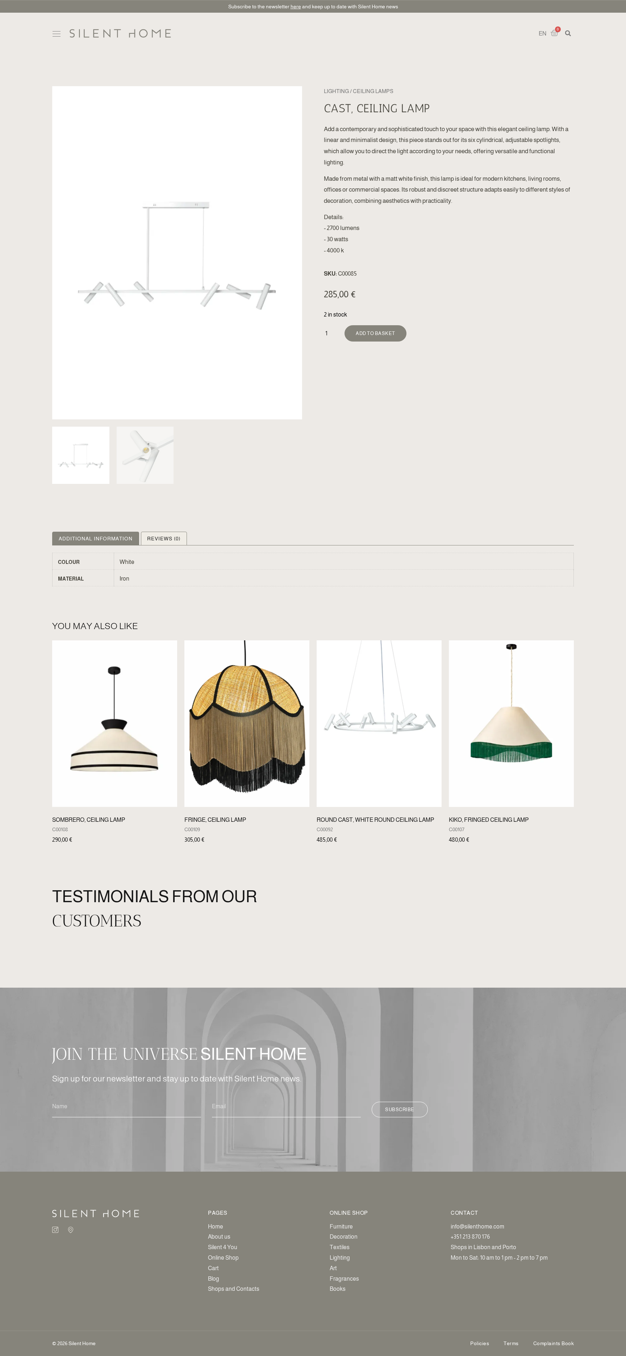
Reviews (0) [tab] (163, 538)
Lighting (336, 91)
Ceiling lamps (373, 91)
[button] (56, 34)
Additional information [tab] (96, 538)
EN (542, 33)
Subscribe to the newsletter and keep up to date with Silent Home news (313, 6)
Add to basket (375, 333)
